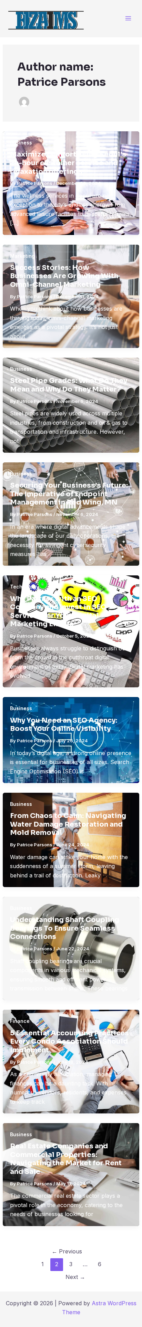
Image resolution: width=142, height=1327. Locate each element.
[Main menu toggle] (128, 18)
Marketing (22, 256)
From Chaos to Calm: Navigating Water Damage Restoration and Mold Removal (68, 824)
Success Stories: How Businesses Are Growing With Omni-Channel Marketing (64, 276)
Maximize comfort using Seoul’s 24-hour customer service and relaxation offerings (68, 163)
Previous (67, 1251)
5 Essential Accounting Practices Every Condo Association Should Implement (69, 1041)
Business (21, 142)
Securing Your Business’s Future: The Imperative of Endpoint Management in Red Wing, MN (69, 494)
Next (75, 1276)
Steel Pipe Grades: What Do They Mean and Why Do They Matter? (68, 385)
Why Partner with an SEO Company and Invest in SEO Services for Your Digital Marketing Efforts (58, 611)
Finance (20, 1021)
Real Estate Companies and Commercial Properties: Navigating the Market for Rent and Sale (66, 1159)
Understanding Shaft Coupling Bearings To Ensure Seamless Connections (64, 928)
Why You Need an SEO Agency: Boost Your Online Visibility (63, 724)
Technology (24, 587)
